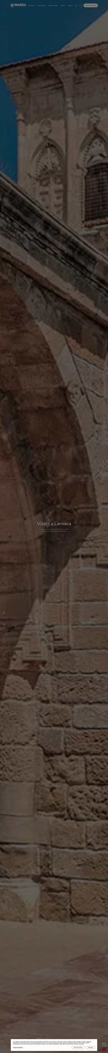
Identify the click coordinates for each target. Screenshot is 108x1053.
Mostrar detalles (18, 1047)
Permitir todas (78, 1047)
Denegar (90, 1047)
